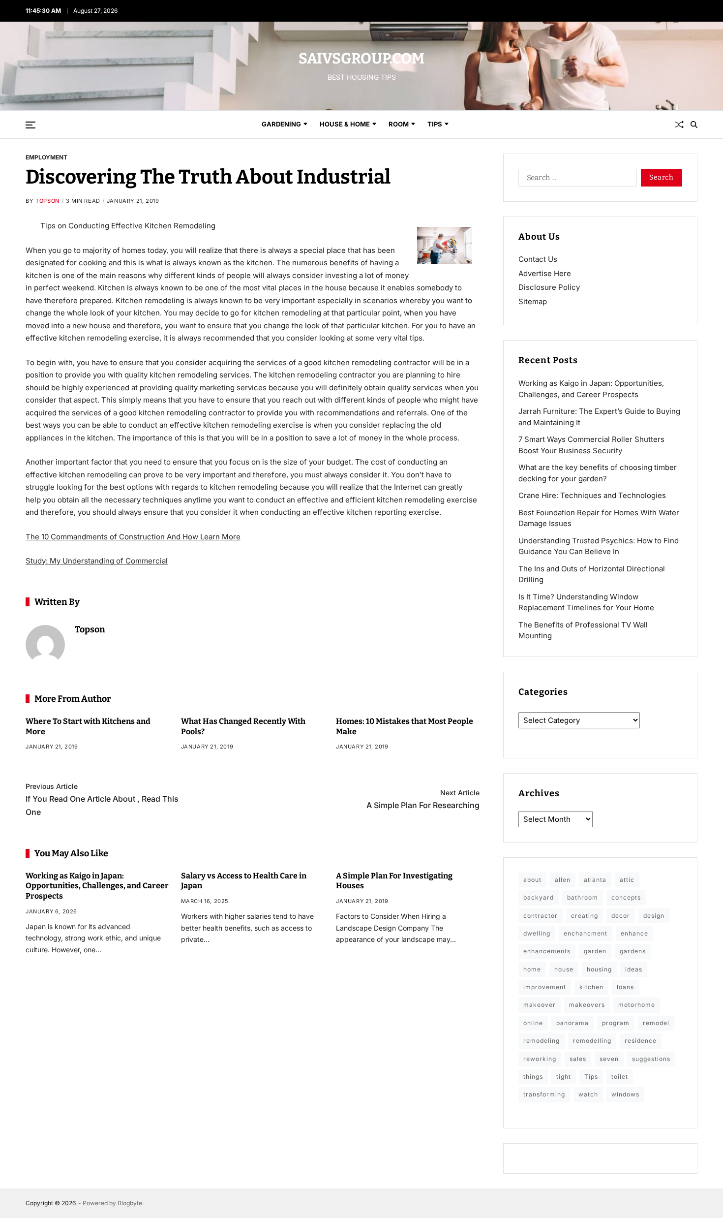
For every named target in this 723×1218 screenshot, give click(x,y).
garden (595, 951)
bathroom (582, 897)
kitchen (591, 987)
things (533, 1076)
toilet (619, 1076)
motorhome (636, 1004)
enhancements (547, 951)
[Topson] (45, 644)
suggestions (651, 1058)
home (532, 969)
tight (563, 1076)
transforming (544, 1094)
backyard (538, 897)
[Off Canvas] (30, 125)
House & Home (345, 124)
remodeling (541, 1040)
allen (563, 879)
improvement (544, 987)
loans (625, 987)
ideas (633, 969)
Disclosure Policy (549, 287)
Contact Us (537, 259)
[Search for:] (575, 179)
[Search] (694, 124)
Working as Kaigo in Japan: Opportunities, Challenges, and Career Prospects (97, 886)
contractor (540, 915)
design (653, 915)
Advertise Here (544, 273)
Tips (434, 124)
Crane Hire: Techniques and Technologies (592, 495)
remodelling (592, 1040)
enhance (634, 933)
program (616, 1023)
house (563, 969)
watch (588, 1094)
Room (399, 124)
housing (599, 969)
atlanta (595, 879)
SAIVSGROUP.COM (361, 58)
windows (625, 1094)
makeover (539, 1004)
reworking (539, 1058)
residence (641, 1040)
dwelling (536, 933)
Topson (47, 200)
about (532, 879)
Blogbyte (130, 1203)
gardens (633, 951)
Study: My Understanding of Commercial (97, 560)
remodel (656, 1023)
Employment (46, 157)
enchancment (585, 933)
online (533, 1023)
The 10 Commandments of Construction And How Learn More (133, 536)
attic (627, 879)
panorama (572, 1023)
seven (609, 1058)
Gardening (281, 124)
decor (620, 915)
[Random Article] (679, 124)
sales (578, 1058)
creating (584, 915)
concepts (626, 897)
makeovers (587, 1004)
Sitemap (532, 301)
